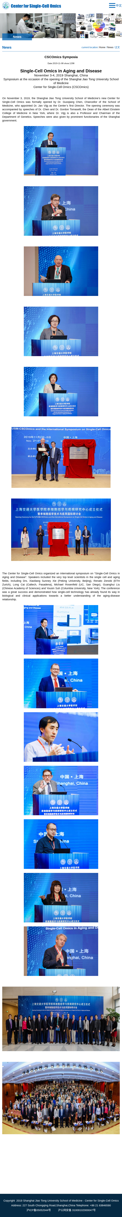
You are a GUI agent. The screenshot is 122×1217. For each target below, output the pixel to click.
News (110, 47)
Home (102, 47)
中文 (119, 5)
